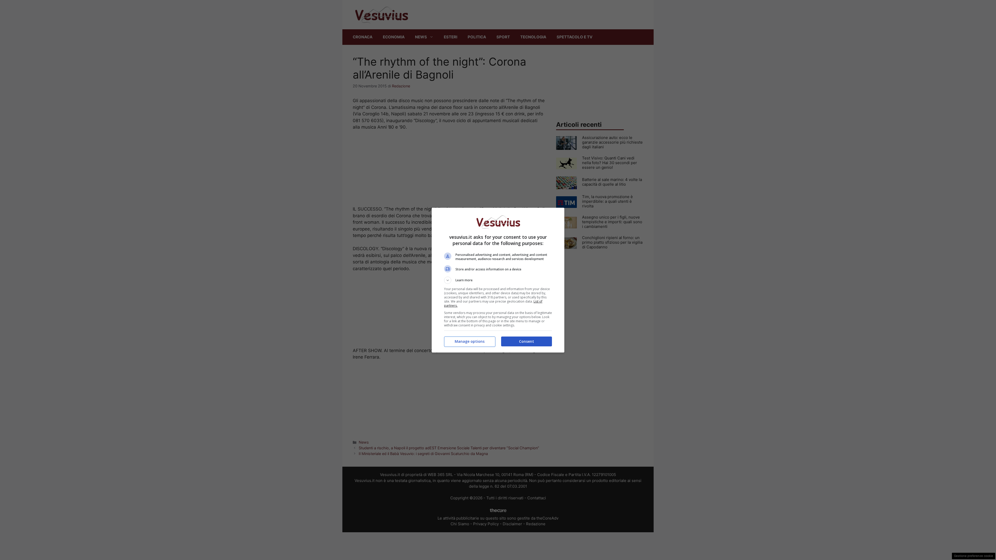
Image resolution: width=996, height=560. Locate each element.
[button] (498, 280)
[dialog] (498, 280)
